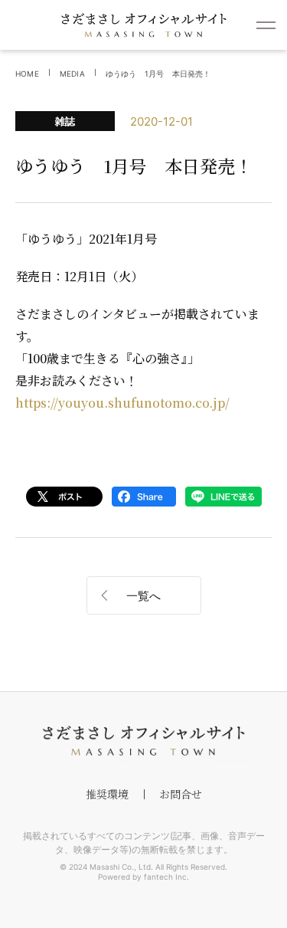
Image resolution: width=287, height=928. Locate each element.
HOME (27, 73)
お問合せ (180, 794)
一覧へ (143, 596)
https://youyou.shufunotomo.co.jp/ (122, 403)
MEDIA (72, 73)
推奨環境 (107, 794)
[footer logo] (143, 741)
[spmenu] (266, 25)
